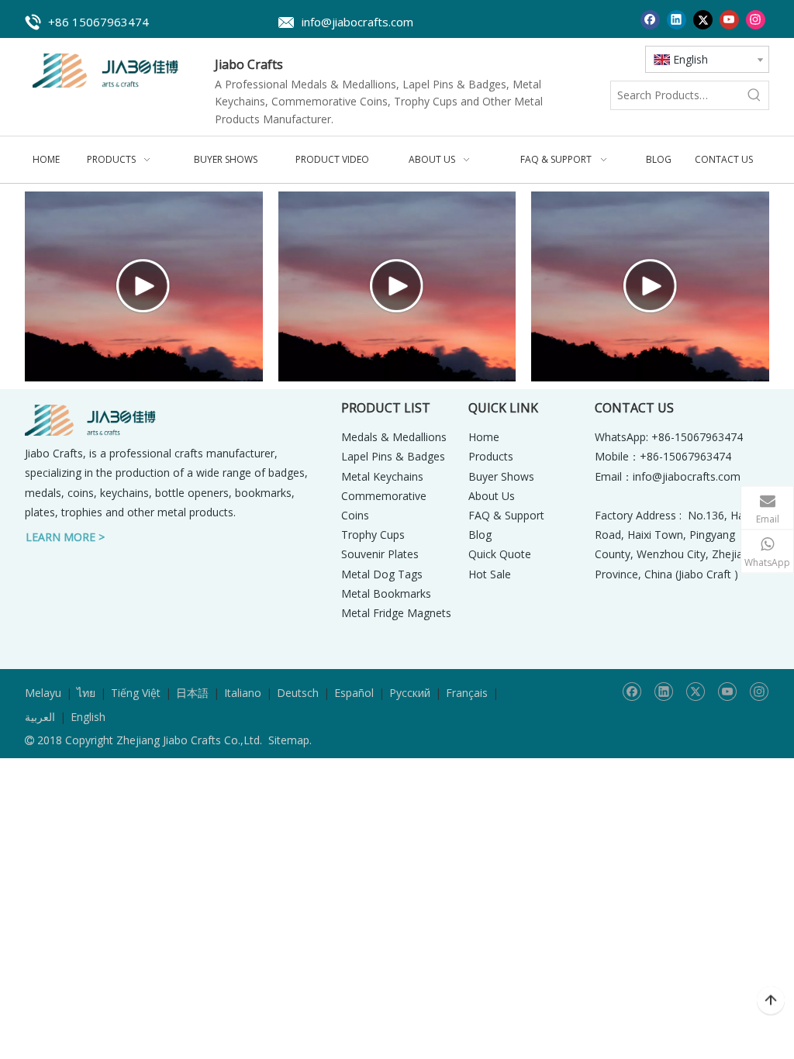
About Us (491, 495)
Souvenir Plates (380, 554)
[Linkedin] (676, 19)
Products (490, 456)
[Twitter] (703, 19)
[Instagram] (755, 19)
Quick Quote (499, 554)
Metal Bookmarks (386, 593)
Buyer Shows (501, 476)
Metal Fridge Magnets (396, 612)
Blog (480, 534)
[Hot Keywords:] (754, 95)
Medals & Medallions (394, 436)
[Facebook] (650, 19)
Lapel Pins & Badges (393, 456)
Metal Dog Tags (382, 574)
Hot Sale (489, 574)
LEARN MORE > (65, 537)
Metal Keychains (382, 476)
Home (483, 436)
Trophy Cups (373, 534)
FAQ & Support (506, 515)
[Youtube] (729, 19)
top (771, 1001)
